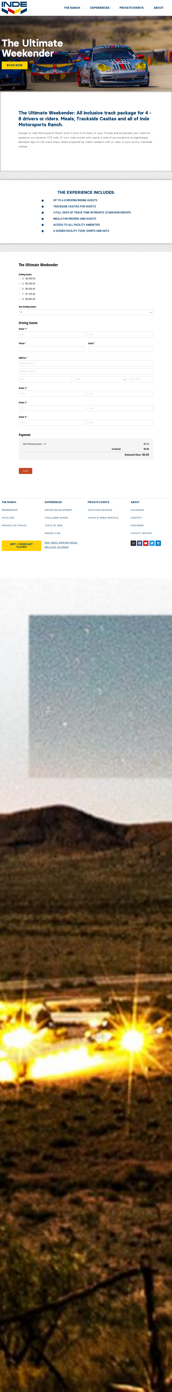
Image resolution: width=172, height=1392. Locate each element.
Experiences (100, 7)
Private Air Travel (14, 525)
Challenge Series (56, 517)
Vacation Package (100, 510)
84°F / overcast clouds (21, 545)
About (159, 7)
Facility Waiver (141, 533)
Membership (10, 510)
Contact (136, 517)
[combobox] (86, 312)
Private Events (132, 7)
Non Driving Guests (27, 306)
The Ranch (72, 7)
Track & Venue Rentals (103, 517)
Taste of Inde (53, 525)
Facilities (8, 517)
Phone (26, 343)
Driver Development (58, 510)
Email (95, 343)
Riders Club (52, 533)
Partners (137, 525)
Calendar (137, 510)
